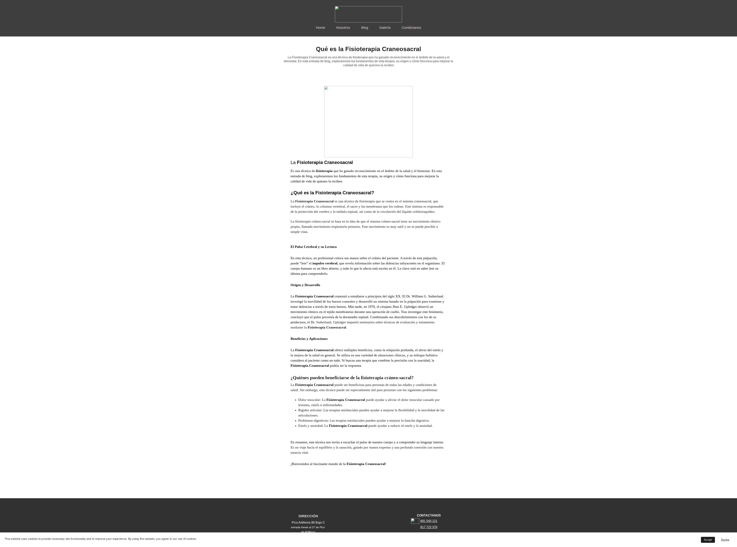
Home (320, 28)
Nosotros (343, 28)
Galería (385, 28)
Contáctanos (411, 28)
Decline (725, 539)
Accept (708, 539)
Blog (364, 28)
